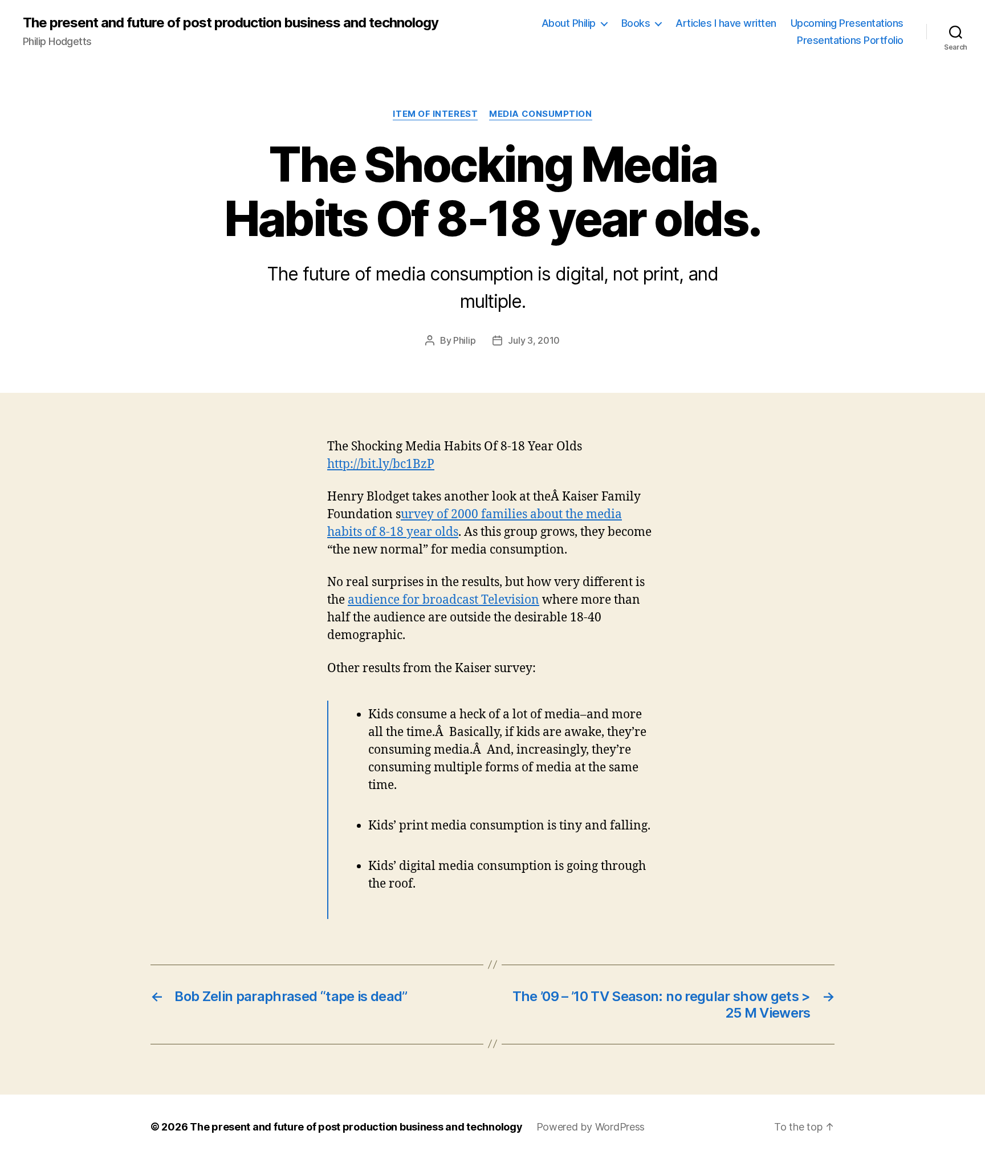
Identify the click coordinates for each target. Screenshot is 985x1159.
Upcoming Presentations (847, 23)
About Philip (569, 23)
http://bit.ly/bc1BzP (380, 464)
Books (635, 23)
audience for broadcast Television (443, 600)
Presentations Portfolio (850, 40)
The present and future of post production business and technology (230, 23)
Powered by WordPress (590, 1127)
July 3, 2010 (534, 340)
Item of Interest (435, 114)
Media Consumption (540, 114)
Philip (464, 340)
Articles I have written (725, 23)
